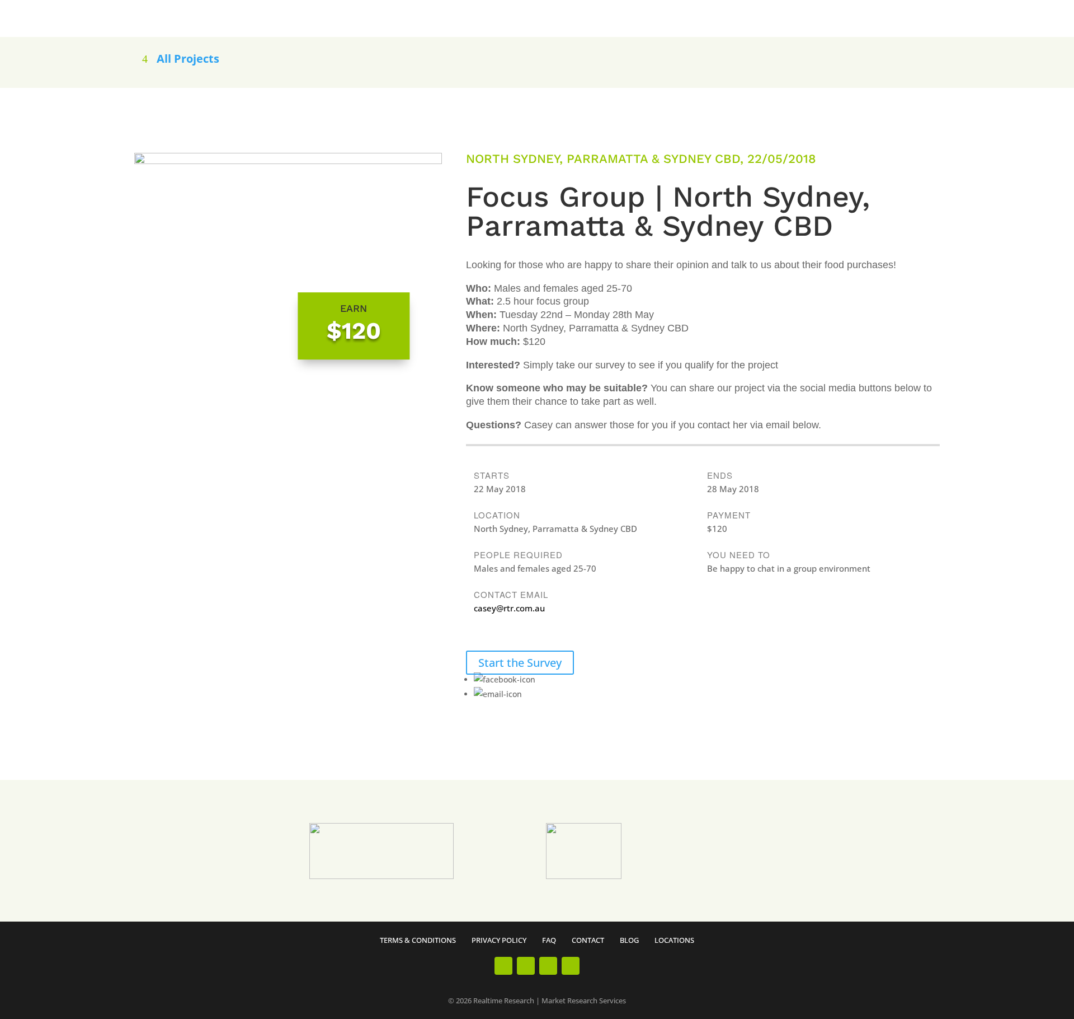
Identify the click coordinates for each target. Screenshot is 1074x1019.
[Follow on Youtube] (548, 966)
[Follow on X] (571, 966)
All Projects (188, 58)
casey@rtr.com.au (509, 608)
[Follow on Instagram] (526, 966)
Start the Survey (520, 662)
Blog (629, 940)
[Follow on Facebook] (503, 966)
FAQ (549, 940)
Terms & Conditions (418, 940)
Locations (674, 940)
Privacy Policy (499, 940)
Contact (588, 940)
